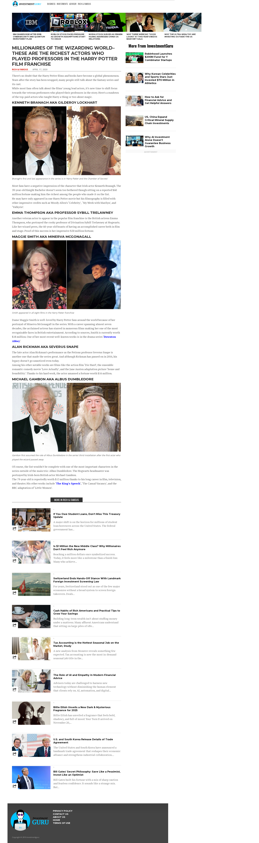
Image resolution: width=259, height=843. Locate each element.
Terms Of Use (61, 823)
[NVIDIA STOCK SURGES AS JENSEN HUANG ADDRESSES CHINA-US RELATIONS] (107, 22)
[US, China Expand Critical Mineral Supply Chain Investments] (134, 125)
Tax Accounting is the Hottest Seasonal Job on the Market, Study (86, 644)
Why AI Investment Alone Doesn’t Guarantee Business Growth (158, 142)
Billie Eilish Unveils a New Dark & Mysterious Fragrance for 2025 (81, 709)
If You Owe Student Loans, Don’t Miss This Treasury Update (86, 516)
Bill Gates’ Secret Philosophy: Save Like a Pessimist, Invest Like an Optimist (86, 773)
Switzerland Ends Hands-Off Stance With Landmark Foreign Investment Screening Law (87, 580)
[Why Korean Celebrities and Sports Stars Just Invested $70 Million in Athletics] (134, 82)
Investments (62, 3)
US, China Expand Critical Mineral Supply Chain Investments (159, 120)
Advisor (72, 3)
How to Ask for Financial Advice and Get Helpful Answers (158, 100)
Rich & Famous (84, 3)
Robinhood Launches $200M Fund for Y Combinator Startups (158, 57)
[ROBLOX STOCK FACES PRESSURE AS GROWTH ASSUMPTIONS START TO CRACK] (69, 22)
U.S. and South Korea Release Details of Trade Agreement (83, 741)
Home (56, 820)
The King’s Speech (68, 483)
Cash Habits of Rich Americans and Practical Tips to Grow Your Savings (86, 612)
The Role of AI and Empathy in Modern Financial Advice (84, 677)
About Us (59, 817)
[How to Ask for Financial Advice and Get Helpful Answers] (134, 105)
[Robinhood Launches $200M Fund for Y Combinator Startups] (134, 62)
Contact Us (60, 814)
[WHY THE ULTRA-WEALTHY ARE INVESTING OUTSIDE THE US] (182, 22)
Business (51, 3)
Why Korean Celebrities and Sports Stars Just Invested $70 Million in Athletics (160, 78)
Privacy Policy (62, 811)
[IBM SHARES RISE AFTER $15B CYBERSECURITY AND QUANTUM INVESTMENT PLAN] (31, 22)
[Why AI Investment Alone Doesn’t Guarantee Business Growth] (134, 145)
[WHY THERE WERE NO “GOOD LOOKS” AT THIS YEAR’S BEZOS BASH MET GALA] (145, 22)
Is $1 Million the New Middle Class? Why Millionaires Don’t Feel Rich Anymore (87, 548)
